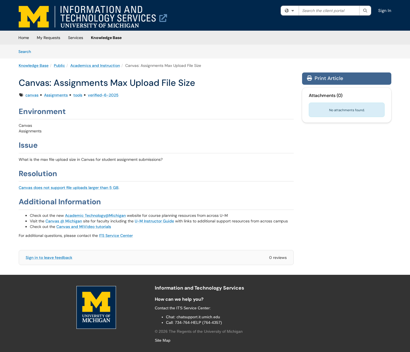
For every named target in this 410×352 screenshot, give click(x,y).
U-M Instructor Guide (154, 221)
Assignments (56, 95)
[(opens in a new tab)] (93, 17)
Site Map (162, 340)
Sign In (384, 10)
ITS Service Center (116, 235)
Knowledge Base (106, 37)
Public (59, 65)
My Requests (48, 37)
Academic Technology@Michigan (95, 215)
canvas (31, 95)
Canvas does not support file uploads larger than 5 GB (69, 187)
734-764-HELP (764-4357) (198, 322)
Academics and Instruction (95, 65)
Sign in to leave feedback (49, 257)
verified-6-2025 (103, 95)
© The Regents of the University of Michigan (199, 331)
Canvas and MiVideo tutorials (83, 226)
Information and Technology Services (199, 288)
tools (77, 95)
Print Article (328, 78)
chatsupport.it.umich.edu (198, 317)
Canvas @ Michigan (63, 221)
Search (26, 51)
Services (75, 37)
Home (23, 37)
